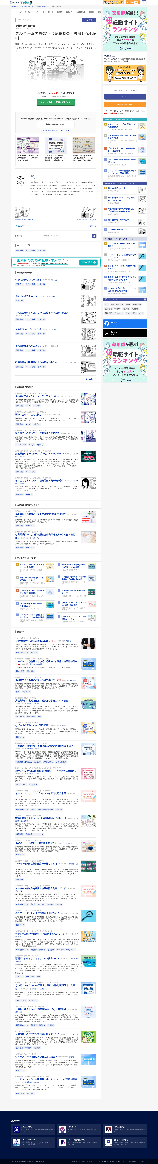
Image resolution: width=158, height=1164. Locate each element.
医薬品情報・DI (22, 652)
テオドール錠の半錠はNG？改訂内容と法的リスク (40, 933)
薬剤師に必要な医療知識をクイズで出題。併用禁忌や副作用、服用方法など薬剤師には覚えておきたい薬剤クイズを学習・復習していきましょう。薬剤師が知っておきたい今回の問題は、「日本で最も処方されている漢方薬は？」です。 (47, 686)
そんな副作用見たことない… (30, 346)
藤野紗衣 (73, 680)
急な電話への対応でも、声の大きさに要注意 (37, 433)
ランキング (28, 12)
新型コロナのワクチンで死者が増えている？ (37, 1034)
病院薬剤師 (20, 717)
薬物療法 (30, 671)
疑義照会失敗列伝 (42, 7)
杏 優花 (64, 725)
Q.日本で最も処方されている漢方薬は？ (35, 680)
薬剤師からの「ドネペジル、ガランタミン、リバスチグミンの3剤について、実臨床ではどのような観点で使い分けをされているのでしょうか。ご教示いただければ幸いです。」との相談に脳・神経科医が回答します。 (46, 1087)
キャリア (19, 976)
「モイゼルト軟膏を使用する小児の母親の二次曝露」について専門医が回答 (42, 667)
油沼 (55, 280)
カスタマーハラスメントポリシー (109, 1161)
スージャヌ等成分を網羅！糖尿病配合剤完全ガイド (41, 888)
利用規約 (74, 1161)
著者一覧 (50, 12)
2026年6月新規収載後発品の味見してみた (36, 863)
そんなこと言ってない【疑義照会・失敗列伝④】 (39, 480)
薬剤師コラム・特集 (28, 7)
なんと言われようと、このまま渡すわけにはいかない (41, 312)
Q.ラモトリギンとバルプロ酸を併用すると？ (37, 913)
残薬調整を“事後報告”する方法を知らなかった (38, 362)
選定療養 (60, 12)
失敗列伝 (41, 251)
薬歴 (99, 12)
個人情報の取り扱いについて (88, 1161)
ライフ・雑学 (30, 251)
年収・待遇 (31, 717)
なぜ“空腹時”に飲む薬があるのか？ (33, 641)
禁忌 (106, 304)
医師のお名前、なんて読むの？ (31, 414)
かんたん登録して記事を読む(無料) (55, 102)
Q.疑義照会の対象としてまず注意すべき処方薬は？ (41, 514)
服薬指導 (91, 12)
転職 (40, 717)
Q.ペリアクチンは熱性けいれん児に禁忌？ (36, 1056)
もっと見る (89, 379)
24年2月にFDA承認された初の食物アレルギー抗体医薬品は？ (46, 771)
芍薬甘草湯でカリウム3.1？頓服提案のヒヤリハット (41, 818)
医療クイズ (69, 12)
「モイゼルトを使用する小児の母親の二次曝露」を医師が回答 (46, 661)
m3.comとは (141, 1161)
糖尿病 (33, 809)
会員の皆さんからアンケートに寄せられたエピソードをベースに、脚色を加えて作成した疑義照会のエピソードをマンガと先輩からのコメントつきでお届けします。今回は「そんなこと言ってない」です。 (47, 488)
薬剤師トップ (15, 7)
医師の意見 (20, 671)
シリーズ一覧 (40, 12)
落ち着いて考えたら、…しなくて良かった (36, 396)
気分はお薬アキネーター (27, 296)
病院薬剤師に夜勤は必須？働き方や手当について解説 (41, 700)
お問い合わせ (131, 1161)
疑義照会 (19, 251)
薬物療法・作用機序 (45, 809)
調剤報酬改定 (48, 762)
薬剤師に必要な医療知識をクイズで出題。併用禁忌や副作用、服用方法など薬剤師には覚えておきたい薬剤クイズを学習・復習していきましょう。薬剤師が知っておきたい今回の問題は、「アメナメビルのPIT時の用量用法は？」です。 (47, 849)
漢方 (18, 692)
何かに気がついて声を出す (28, 279)
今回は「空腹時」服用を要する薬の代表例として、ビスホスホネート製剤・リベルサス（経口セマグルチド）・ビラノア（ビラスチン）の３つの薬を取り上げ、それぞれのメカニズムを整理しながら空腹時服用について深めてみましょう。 (47, 647)
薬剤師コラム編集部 (36, 664)
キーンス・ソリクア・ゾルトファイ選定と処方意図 (41, 793)
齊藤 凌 (68, 641)
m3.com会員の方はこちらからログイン (55, 130)
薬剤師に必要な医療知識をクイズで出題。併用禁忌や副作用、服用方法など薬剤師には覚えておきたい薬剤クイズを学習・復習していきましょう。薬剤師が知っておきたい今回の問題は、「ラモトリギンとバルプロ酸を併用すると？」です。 (47, 919)
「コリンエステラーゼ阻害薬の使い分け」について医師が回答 (46, 1079)
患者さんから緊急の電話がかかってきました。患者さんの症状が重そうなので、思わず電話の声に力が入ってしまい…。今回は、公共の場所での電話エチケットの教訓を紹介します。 (47, 439)
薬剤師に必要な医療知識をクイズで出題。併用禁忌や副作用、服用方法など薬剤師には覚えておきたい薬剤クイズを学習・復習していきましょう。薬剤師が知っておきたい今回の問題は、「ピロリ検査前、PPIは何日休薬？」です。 (47, 731)
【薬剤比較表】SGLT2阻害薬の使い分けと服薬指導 (41, 1009)
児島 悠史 (36, 538)
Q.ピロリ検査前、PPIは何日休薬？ (32, 725)
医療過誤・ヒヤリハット (34, 834)
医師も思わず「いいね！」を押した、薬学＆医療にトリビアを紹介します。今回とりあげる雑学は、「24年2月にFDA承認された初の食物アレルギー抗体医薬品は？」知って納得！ (47, 779)
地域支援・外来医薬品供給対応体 (28, 762)
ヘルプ (123, 1161)
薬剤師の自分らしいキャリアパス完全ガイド (37, 958)
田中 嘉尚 (18, 516)
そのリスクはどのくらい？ (28, 329)
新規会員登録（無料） (56, 124)
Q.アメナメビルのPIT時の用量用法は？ (35, 843)
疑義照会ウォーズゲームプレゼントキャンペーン (39, 453)
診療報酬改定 (81, 12)
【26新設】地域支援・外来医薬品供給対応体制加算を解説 (44, 746)
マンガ (28, 406)
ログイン (144, 2)
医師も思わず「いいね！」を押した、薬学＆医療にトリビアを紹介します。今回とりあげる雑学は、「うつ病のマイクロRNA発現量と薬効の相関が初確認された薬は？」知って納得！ (47, 995)
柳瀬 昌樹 (69, 843)
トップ (19, 12)
